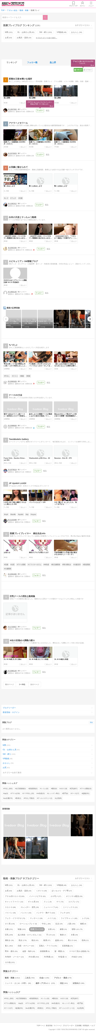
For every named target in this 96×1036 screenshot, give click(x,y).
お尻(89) (59, 798)
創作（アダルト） (45, 983)
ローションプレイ (28, 924)
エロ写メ (55, 896)
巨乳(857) (74, 788)
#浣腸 (20, 198)
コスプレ (73, 902)
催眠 (83, 924)
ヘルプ (92, 1025)
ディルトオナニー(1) (45, 798)
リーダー (73, 5)
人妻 (71, 924)
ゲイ (59, 902)
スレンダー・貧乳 (29, 907)
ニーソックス (70, 907)
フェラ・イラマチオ (15, 918)
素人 (8, 946)
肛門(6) (65, 793)
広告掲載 (78, 1025)
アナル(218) (15, 793)
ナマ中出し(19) (28, 793)
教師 (63, 935)
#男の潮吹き (66, 564)
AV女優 (34, 957)
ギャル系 (33, 902)
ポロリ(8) (64, 788)
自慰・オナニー (26, 946)
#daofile (13, 514)
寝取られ (77, 929)
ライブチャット (69, 918)
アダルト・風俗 (62, 978)
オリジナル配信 (74, 896)
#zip (27, 514)
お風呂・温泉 (24, 38)
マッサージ (36, 918)
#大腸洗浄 (77, 564)
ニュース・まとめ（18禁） (17, 983)
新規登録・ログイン (11, 712)
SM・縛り (45, 32)
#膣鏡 (22, 376)
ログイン (82, 5)
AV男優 (48, 957)
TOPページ (41, 1025)
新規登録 (49, 1025)
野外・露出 (11, 951)
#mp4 (6, 514)
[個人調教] (82, 825)
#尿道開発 (86, 564)
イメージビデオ (37, 896)
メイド (51, 918)
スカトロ (10, 907)
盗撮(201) (86, 793)
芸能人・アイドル (48, 946)
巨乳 (8, 935)
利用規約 (86, 1025)
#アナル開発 (21, 564)
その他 (9, 962)
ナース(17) (75, 793)
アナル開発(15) (86, 788)
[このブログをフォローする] (40, 110)
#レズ (6, 198)
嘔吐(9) (54, 788)
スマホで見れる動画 (79, 951)
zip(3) (6, 793)
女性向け (78, 983)
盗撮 (59, 940)
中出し (46, 924)
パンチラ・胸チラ (45, 913)
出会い (44, 978)
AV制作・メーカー (14, 957)
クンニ (47, 902)
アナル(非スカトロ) (14, 896)
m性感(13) (41, 793)
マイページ (58, 1025)
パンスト (25, 913)
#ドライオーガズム (34, 564)
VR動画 (61, 32)
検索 (46, 17)
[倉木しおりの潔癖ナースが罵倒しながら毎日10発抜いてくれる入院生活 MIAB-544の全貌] (14, 825)
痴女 (34, 940)
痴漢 (46, 940)
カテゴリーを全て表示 (12, 773)
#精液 (28, 376)
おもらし (76, 32)
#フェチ (13, 198)
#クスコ (15, 376)
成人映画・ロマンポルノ (29, 935)
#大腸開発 (7, 569)
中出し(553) (8, 788)
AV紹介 (76, 957)
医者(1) (18, 798)
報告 (47, 110)
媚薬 (63, 929)
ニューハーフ (51, 907)
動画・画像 (12, 978)
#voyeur (33, 514)
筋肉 (85, 940)
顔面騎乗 (44, 951)
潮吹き (9, 940)
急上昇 (53, 62)
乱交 (58, 924)
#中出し (7, 376)
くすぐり (41, 891)
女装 (51, 929)
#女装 (12, 564)
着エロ (72, 940)
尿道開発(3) (33, 788)
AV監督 (62, 957)
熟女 (22, 940)
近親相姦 (67, 946)
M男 (8, 32)
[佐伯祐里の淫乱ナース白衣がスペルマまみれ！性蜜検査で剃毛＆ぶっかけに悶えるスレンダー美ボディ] (59, 825)
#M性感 (46, 564)
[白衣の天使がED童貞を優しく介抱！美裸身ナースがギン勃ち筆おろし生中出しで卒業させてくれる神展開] (37, 825)
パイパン (10, 913)
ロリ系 (9, 924)
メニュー (91, 5)
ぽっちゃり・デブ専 (61, 891)
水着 (74, 935)
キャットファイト (14, 902)
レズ (85, 918)
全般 (8, 929)
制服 (21, 929)
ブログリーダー (9, 708)
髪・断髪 (59, 951)
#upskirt (20, 514)
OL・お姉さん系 (25, 32)
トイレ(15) (44, 788)
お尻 (8, 38)
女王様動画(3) (21, 788)
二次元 (29, 978)
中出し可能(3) (29, 798)
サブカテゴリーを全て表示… (46, 38)
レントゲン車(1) (53, 793)
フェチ (64, 913)
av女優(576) (8, 798)
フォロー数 (32, 62)
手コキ (50, 935)
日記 (63, 983)
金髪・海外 (28, 951)
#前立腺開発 (55, 564)
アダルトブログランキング (13, 4)
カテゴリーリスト (82, 25)
